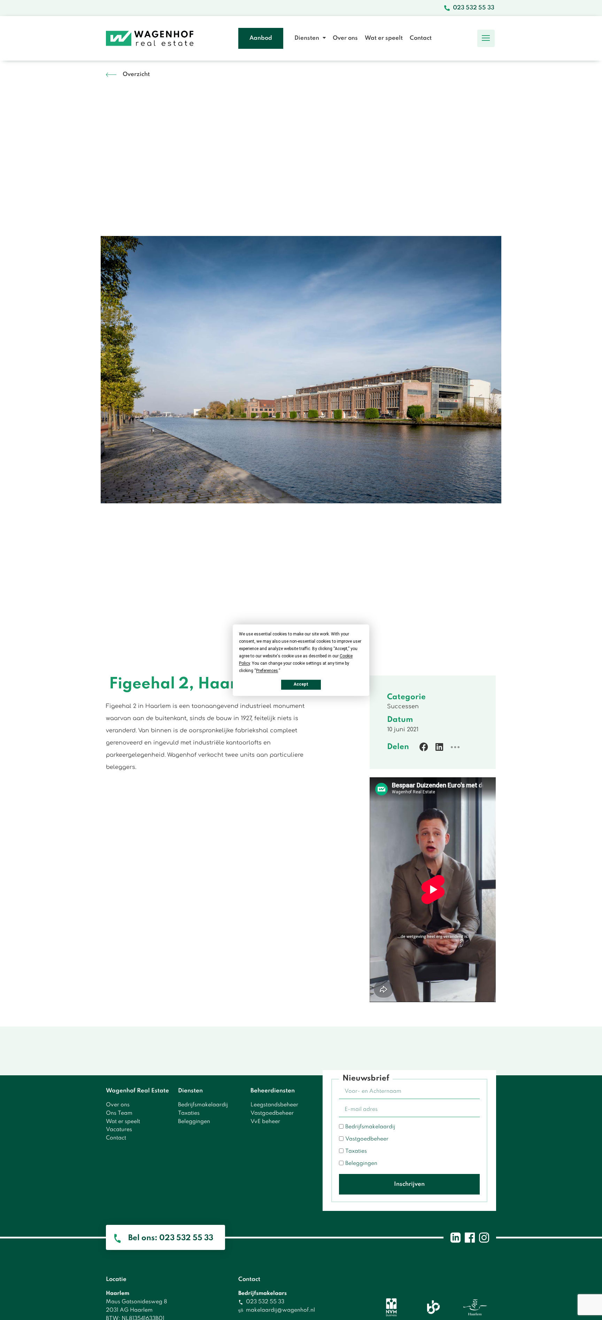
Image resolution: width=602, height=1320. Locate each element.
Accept (301, 684)
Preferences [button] (267, 670)
